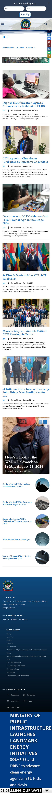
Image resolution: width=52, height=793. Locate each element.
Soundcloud (15, 707)
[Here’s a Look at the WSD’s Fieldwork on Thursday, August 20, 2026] (42, 521)
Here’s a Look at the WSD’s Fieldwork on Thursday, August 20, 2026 (17, 521)
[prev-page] (40, 422)
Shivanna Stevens (11, 471)
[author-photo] (8, 110)
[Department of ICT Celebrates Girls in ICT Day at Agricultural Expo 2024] (26, 198)
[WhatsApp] (8, 701)
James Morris (16, 110)
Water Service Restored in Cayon (16, 539)
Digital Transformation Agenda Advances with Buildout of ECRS (24, 104)
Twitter (30, 701)
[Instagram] (24, 695)
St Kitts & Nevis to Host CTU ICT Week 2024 (24, 276)
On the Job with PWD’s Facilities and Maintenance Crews (16, 485)
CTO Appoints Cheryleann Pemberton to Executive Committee (25, 160)
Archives (20, 47)
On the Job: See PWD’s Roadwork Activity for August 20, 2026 (17, 503)
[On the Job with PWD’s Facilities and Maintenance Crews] (42, 485)
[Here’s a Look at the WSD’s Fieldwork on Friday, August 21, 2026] (26, 445)
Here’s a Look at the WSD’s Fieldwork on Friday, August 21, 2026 (24, 462)
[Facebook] (8, 695)
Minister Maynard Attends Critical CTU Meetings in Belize (25, 332)
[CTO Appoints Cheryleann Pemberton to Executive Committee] (26, 140)
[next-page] (45, 422)
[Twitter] (25, 701)
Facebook (15, 695)
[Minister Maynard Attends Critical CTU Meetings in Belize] (26, 313)
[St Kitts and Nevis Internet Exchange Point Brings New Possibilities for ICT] (26, 370)
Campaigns (30, 47)
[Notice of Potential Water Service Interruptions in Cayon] (42, 557)
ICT (4, 111)
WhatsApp (15, 701)
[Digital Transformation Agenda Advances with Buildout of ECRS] (26, 84)
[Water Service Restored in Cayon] (42, 539)
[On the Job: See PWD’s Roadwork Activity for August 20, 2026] (42, 503)
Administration (8, 47)
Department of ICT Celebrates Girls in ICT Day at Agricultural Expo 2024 (26, 219)
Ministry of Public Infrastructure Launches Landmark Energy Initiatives (31, 734)
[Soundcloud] (8, 707)
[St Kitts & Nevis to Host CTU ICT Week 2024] (26, 257)
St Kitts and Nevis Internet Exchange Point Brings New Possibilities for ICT (26, 392)
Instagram (31, 695)
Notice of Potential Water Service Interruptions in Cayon (17, 557)
